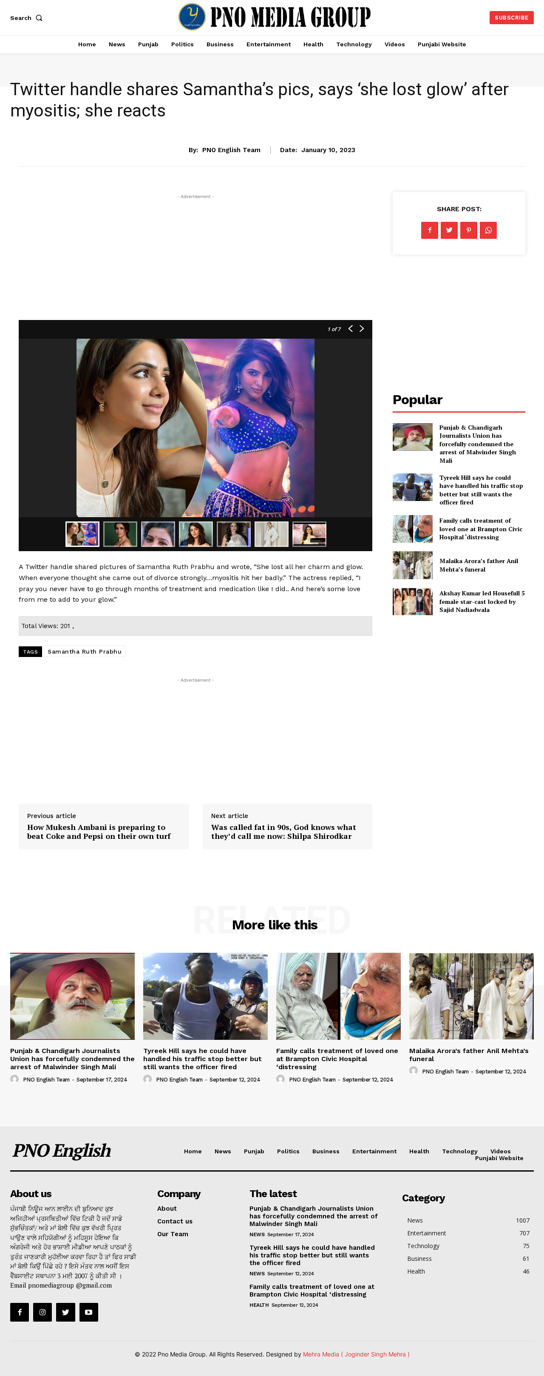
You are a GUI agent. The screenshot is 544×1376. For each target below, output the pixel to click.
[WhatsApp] (488, 230)
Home (193, 1151)
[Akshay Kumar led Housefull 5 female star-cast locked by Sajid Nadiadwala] (412, 601)
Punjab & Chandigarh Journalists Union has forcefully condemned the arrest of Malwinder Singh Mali (477, 443)
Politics (288, 1151)
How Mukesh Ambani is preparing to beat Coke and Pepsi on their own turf (98, 831)
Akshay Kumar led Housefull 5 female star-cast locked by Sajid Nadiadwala (482, 601)
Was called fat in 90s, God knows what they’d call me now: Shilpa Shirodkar (283, 831)
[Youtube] (88, 1312)
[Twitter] (449, 230)
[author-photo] (15, 1079)
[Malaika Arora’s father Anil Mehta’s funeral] (412, 565)
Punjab (254, 1151)
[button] (28, 18)
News (223, 1151)
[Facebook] (429, 230)
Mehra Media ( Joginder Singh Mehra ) (356, 1354)
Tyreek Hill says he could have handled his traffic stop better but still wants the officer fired (481, 490)
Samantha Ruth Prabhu (85, 651)
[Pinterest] (468, 230)
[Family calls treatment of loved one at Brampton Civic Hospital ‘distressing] (412, 529)
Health (419, 1151)
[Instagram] (42, 1312)
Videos (500, 1151)
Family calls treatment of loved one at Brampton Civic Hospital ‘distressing (480, 528)
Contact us (175, 1221)
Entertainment (272, 123)
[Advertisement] (195, 260)
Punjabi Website (499, 1158)
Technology (460, 1151)
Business (326, 1151)
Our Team (172, 1234)
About (167, 1208)
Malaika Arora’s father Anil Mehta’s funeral (478, 565)
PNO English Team (231, 150)
